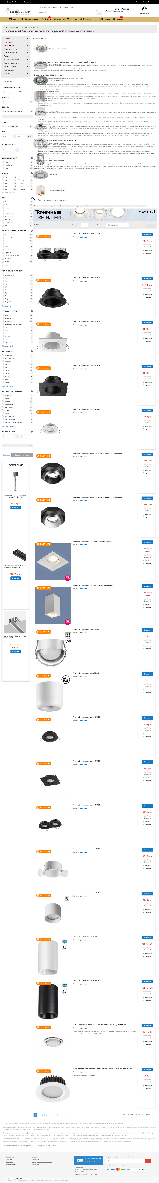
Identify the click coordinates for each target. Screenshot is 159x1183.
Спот (71, 7)
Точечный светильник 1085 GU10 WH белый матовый (93, 585)
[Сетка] (152, 225)
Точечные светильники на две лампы (45, 206)
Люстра (55, 7)
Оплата (34, 1157)
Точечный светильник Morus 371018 (86, 717)
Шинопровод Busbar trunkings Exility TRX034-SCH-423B (15, 567)
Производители (89, 19)
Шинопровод (132, 1157)
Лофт (60, 7)
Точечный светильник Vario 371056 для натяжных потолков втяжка (98, 453)
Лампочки (7, 73)
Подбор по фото (17, 2)
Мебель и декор (10, 66)
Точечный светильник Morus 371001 (86, 321)
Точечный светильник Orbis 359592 (86, 893)
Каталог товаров (31, 19)
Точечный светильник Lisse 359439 (86, 673)
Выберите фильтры (22, 455)
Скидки (48, 18)
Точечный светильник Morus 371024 (86, 805)
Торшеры (7, 56)
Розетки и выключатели (12, 63)
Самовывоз (35, 1159)
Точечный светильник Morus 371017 (86, 409)
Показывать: (76, 225)
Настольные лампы (10, 49)
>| (72, 1115)
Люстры (7, 38)
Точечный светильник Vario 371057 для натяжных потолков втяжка (98, 497)
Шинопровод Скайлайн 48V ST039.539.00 (15, 637)
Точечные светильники (28, 27)
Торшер (66, 7)
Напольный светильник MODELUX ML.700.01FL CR (15, 496)
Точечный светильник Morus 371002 (86, 365)
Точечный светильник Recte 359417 (86, 937)
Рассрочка (27, 2)
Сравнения (37, 224)
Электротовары (9, 70)
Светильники (14, 27)
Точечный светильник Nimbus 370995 (87, 849)
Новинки (119, 18)
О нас (9, 2)
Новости (107, 19)
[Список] (148, 225)
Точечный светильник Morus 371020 (86, 761)
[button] (150, 2)
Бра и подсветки (9, 45)
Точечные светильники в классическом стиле (100, 206)
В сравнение (148, 253)
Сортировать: (101, 225)
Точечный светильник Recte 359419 (86, 981)
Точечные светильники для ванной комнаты (131, 206)
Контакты (73, 19)
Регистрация (140, 2)
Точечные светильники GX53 (12, 92)
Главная (16, 19)
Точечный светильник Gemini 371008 (86, 234)
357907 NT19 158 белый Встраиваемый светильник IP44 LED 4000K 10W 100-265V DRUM (105, 1068)
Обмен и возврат (11, 1164)
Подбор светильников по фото (42, 1162)
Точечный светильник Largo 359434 (86, 629)
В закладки (148, 250)
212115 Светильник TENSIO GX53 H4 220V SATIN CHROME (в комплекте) (99, 1025)
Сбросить (6, 455)
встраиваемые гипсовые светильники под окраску (94, 129)
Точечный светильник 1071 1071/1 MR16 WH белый (92, 541)
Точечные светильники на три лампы (71, 206)
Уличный (123, 1157)
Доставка (61, 19)
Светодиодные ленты (11, 59)
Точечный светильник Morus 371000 (86, 278)
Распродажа (10, 1157)
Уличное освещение (11, 52)
